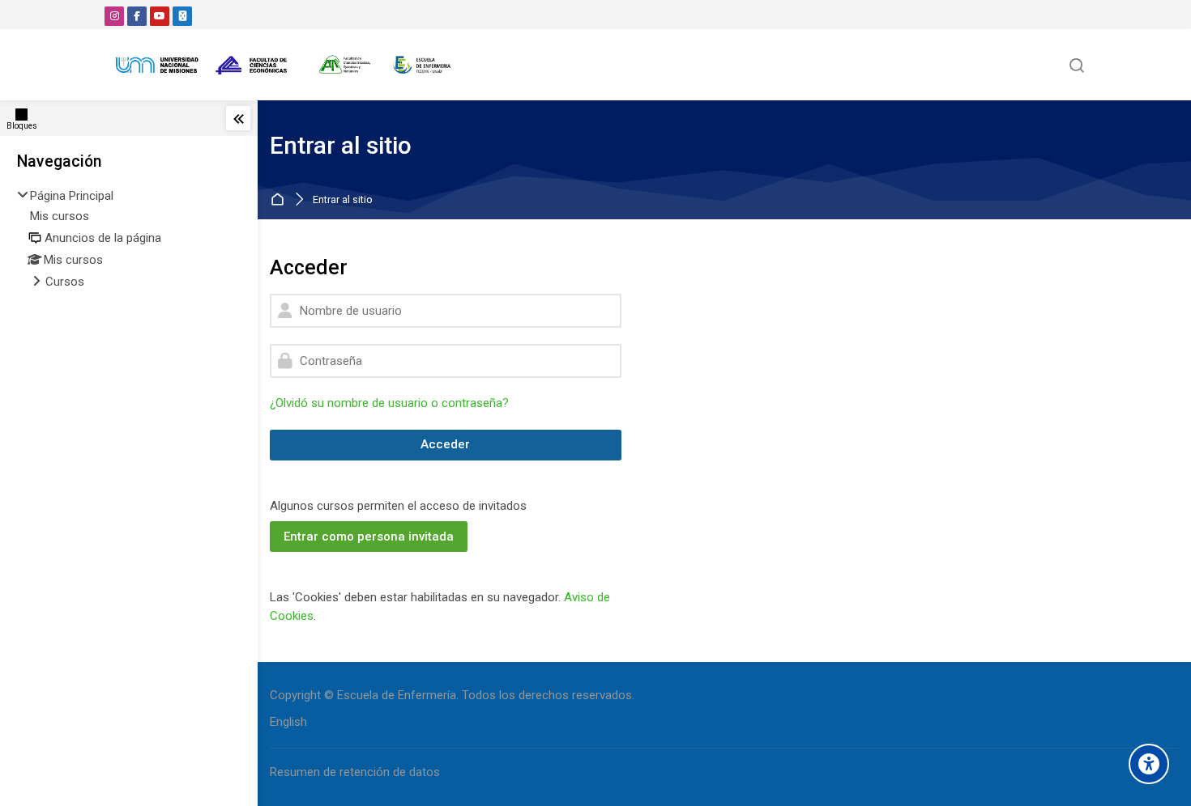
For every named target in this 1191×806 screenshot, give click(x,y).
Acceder (445, 444)
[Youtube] (159, 16)
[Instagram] (114, 16)
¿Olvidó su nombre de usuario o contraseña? (389, 403)
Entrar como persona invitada (369, 536)
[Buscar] (1077, 65)
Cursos (64, 281)
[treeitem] (129, 240)
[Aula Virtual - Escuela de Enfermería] (284, 64)
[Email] (182, 16)
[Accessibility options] (1149, 764)
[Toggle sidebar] (238, 118)
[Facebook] (137, 16)
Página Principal (71, 196)
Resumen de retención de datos (355, 772)
